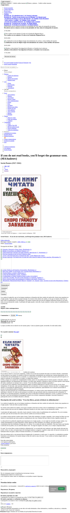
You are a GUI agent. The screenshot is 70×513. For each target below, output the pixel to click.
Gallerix (8, 504)
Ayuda (3, 510)
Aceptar (61, 488)
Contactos (17, 510)
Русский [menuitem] (6, 62)
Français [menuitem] (20, 62)
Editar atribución (5, 240)
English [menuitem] (11, 62)
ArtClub (10, 90)
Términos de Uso (15, 511)
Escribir (13, 315)
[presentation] (36, 172)
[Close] (17, 67)
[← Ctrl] (31, 257)
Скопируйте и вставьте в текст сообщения (13, 500)
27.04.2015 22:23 (5, 322)
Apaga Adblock (5, 443)
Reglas (8, 511)
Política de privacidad (26, 511)
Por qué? (16, 332)
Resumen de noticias (10, 56)
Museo (8, 71)
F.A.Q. (7, 510)
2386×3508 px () (23, 242)
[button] (8, 8)
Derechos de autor (37, 511)
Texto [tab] (6, 169)
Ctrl (16, 246)
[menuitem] (30, 62)
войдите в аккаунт (30, 486)
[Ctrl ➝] (18, 270)
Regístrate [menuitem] (14, 64)
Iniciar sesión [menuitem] (7, 64)
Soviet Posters (8, 243)
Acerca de (11, 510)
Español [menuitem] (16, 62)
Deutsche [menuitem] (25, 62)
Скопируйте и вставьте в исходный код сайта (14, 497)
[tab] (7, 166)
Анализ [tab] (6, 171)
